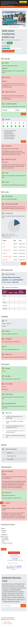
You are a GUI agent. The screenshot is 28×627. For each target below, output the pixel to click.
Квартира (5, 259)
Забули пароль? (7, 250)
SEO (3, 541)
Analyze (4, 549)
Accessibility (5, 538)
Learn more (9, 4)
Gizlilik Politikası (7, 622)
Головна (5, 253)
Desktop (4, 530)
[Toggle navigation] (25, 6)
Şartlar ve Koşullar (8, 623)
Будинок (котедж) (7, 256)
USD (4, 243)
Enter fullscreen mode (14, 552)
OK (23, 1)
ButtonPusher (12, 619)
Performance (5, 536)
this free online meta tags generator (17, 85)
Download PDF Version (8, 51)
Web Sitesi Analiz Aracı (7, 6)
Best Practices (5, 539)
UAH (4, 247)
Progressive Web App (7, 543)
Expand (23, 114)
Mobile (3, 532)
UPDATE (10, 43)
